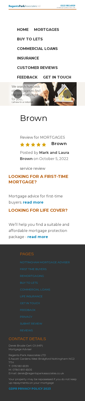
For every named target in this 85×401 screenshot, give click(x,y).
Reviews (26, 330)
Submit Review (31, 323)
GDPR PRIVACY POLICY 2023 (30, 388)
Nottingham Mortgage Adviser (45, 262)
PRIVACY (26, 316)
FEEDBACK (27, 77)
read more (33, 202)
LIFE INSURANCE (31, 296)
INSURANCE (28, 58)
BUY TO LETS (30, 39)
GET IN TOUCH (57, 77)
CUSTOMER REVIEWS (37, 68)
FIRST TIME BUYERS (33, 269)
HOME (23, 29)
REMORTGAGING (32, 276)
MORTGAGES (46, 29)
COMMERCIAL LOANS (37, 49)
